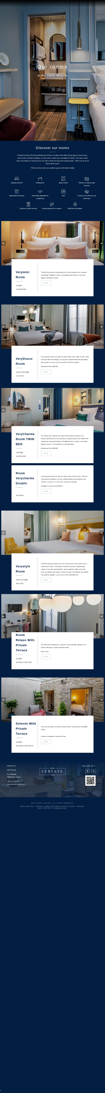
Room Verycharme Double (25, 478)
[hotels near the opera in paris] (93, 771)
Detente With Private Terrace (26, 728)
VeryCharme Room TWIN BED (25, 439)
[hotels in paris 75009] (87, 771)
